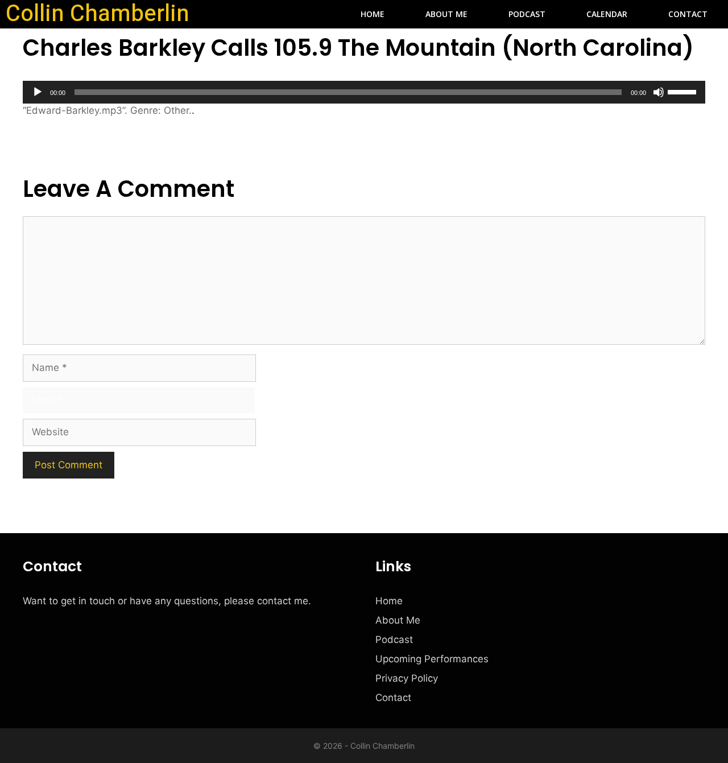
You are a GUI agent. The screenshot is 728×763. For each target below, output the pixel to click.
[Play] (37, 92)
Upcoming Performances (432, 659)
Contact (688, 14)
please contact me (266, 601)
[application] (364, 92)
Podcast (526, 14)
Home (372, 14)
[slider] (684, 91)
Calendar (606, 14)
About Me (446, 14)
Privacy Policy (406, 678)
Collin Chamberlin (97, 14)
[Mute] (658, 92)
